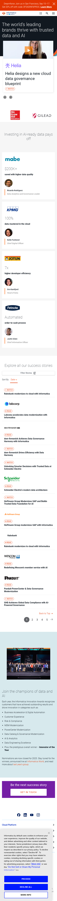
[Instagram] (38, 815)
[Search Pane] (47, 13)
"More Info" (36, 864)
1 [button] (26, 619)
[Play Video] (28, 50)
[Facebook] (18, 815)
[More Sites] (40, 13)
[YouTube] (31, 815)
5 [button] (47, 619)
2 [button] (32, 619)
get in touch (28, 792)
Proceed (26, 879)
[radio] (16, 379)
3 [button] (37, 619)
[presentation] (4, 97)
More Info (26, 895)
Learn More (46, 7)
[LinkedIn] (25, 815)
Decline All (26, 887)
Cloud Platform (9, 825)
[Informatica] (9, 13)
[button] (51, 619)
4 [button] (42, 619)
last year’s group (20, 764)
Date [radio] (13, 379)
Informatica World (35, 761)
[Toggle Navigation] (53, 13)
